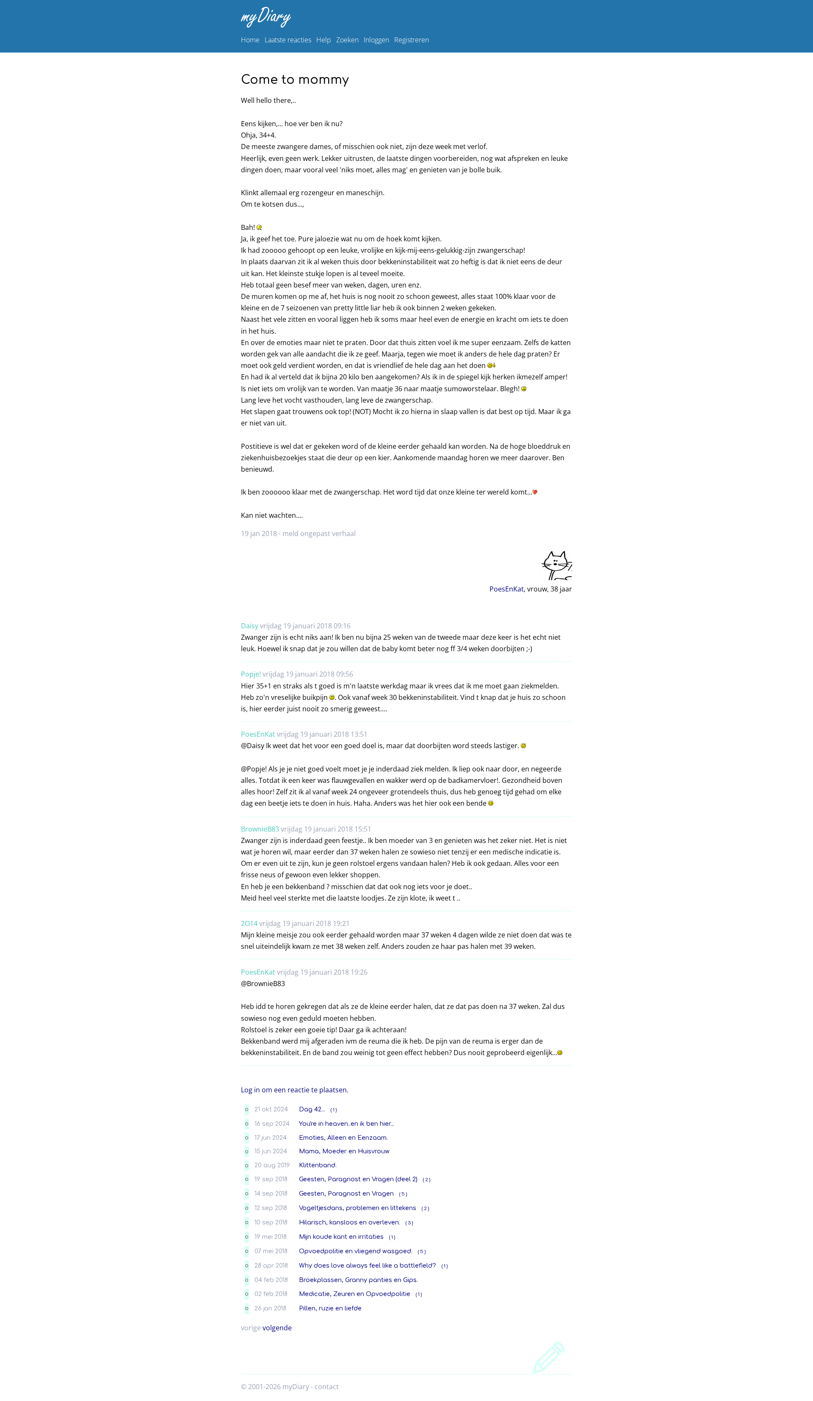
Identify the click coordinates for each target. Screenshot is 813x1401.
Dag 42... (312, 1109)
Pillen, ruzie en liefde (330, 1308)
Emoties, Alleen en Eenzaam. (343, 1137)
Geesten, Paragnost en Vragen (346, 1193)
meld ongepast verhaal (319, 533)
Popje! (251, 674)
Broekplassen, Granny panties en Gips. (358, 1280)
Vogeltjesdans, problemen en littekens (357, 1208)
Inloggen (376, 39)
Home (250, 39)
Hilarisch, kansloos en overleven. (349, 1222)
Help (323, 39)
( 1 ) (333, 1110)
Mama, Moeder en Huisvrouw (344, 1151)
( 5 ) (403, 1194)
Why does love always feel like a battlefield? (367, 1265)
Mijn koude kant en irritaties (341, 1236)
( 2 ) (427, 1180)
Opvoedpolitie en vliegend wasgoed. (355, 1251)
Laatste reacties (288, 39)
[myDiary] (405, 17)
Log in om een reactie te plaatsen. (294, 1089)
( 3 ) (409, 1223)
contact (327, 1386)
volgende (277, 1327)
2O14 (249, 923)
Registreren (411, 39)
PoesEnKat (506, 589)
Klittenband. (318, 1165)
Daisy (249, 625)
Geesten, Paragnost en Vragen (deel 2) (358, 1179)
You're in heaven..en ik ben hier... (346, 1123)
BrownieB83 (260, 829)
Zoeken (347, 39)
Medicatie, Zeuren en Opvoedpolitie (354, 1293)
